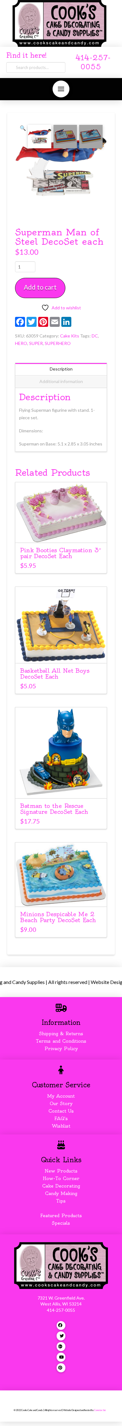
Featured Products (61, 1215)
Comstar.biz (100, 1410)
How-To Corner (61, 1178)
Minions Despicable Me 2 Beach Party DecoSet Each (58, 917)
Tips (61, 1201)
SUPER (36, 343)
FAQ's (61, 1118)
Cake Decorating (61, 1186)
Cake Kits (69, 335)
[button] (61, 89)
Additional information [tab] (61, 381)
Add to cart (40, 287)
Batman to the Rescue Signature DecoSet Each (54, 808)
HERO (21, 343)
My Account (61, 1096)
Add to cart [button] (61, 532)
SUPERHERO (58, 343)
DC (95, 335)
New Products (61, 1171)
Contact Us (61, 1111)
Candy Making (61, 1193)
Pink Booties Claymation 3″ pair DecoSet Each (60, 553)
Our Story (61, 1103)
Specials (61, 1223)
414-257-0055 (61, 1310)
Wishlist (61, 1126)
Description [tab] (61, 368)
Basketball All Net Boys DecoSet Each (54, 673)
